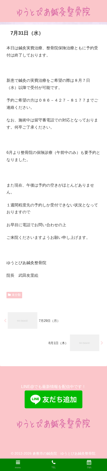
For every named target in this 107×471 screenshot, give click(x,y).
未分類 (16, 295)
